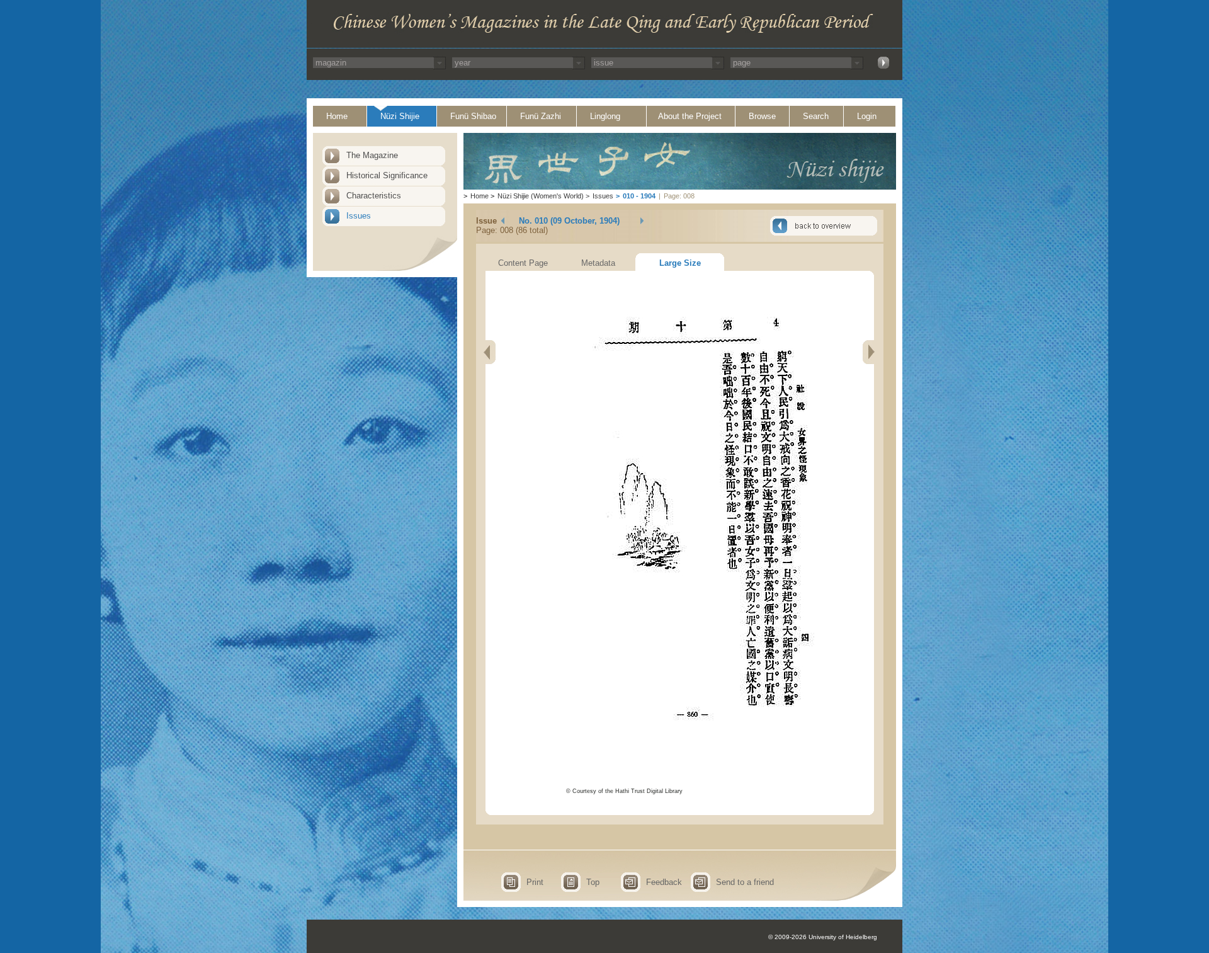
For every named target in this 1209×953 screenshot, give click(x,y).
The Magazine (372, 155)
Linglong (605, 116)
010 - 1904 (639, 196)
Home (337, 116)
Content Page (523, 263)
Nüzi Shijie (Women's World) (540, 196)
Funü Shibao (473, 116)
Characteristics (373, 195)
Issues (358, 215)
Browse (762, 116)
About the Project (690, 116)
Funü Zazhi (540, 116)
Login (867, 116)
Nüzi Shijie (399, 116)
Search (816, 116)
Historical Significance (387, 175)
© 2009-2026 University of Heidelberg (822, 936)
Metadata (598, 263)
